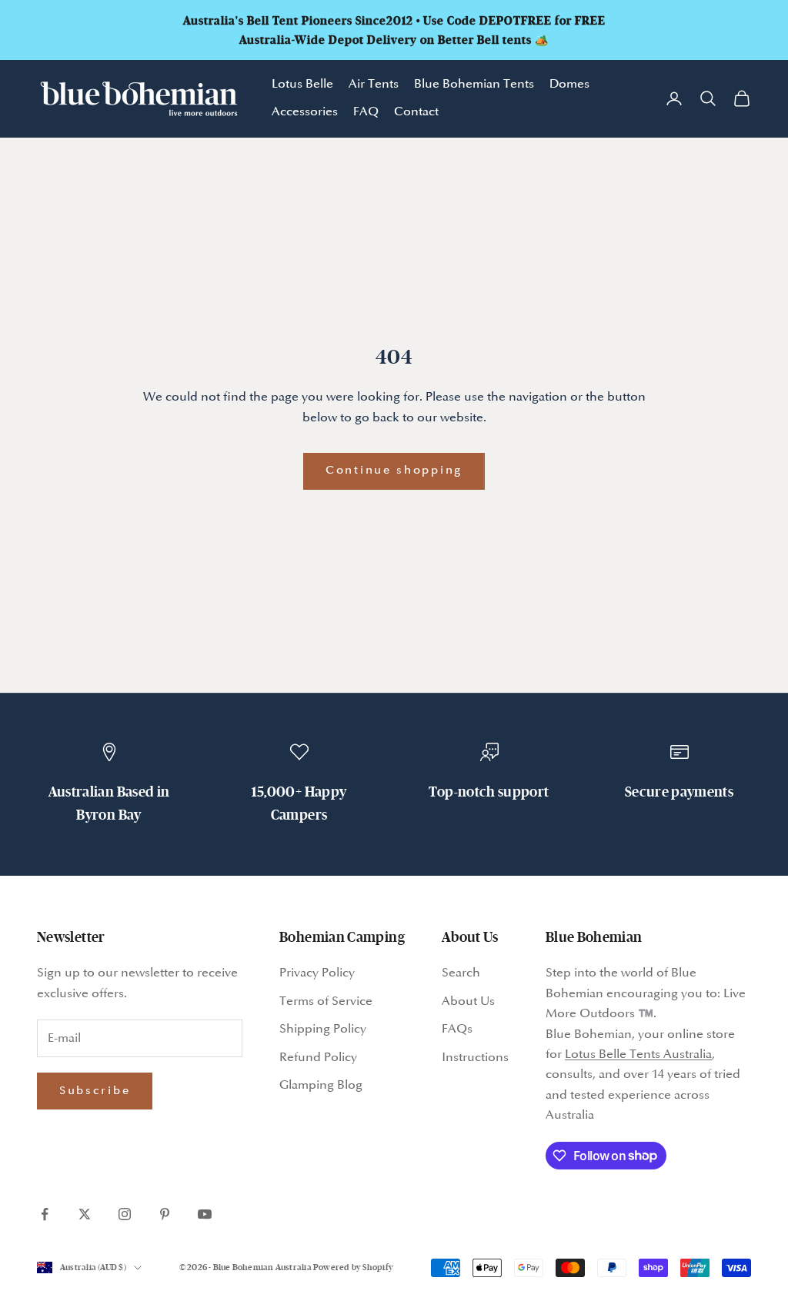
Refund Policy (318, 1057)
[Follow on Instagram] (124, 1214)
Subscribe (94, 1091)
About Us (468, 1001)
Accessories (305, 112)
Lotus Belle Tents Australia (638, 1054)
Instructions (475, 1057)
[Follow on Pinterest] (164, 1214)
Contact (416, 112)
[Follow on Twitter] (84, 1214)
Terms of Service (325, 1001)
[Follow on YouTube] (204, 1214)
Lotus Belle (302, 84)
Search (461, 973)
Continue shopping (394, 470)
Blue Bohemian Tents (474, 84)
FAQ (366, 112)
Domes (569, 84)
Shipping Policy (322, 1029)
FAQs (457, 1029)
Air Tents (374, 84)
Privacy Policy (317, 973)
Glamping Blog (320, 1085)
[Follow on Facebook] (44, 1214)
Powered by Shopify (353, 1267)
